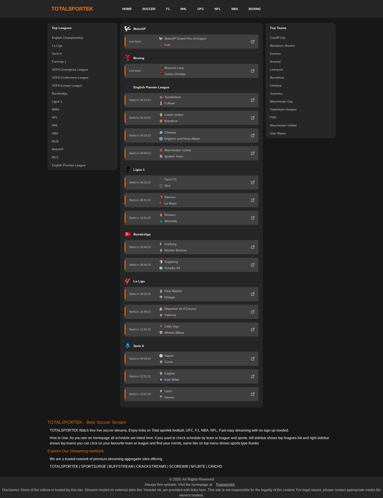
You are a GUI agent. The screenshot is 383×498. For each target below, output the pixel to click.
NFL (218, 9)
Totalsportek (225, 484)
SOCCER (148, 9)
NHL (183, 9)
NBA (234, 9)
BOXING (255, 9)
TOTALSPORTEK (72, 9)
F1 (168, 9)
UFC (200, 9)
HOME (127, 9)
